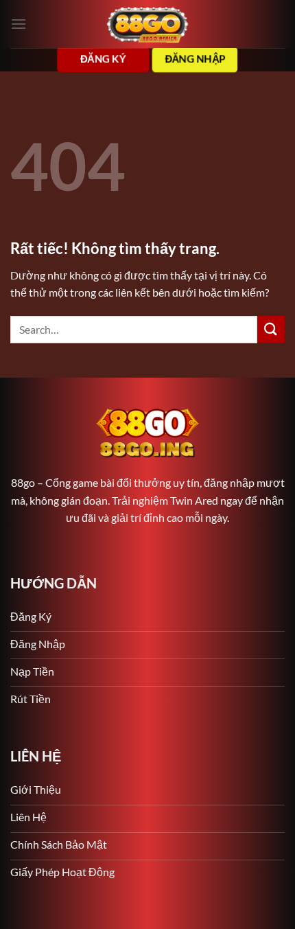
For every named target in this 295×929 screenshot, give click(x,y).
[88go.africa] (148, 24)
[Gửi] (271, 329)
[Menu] (18, 24)
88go (23, 482)
